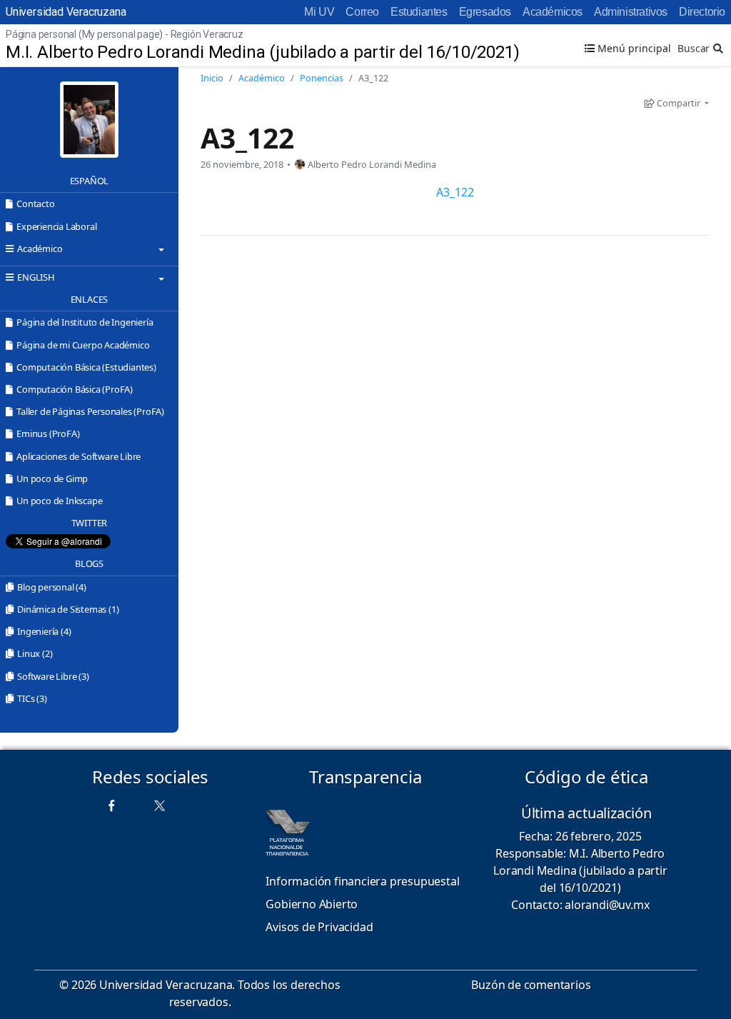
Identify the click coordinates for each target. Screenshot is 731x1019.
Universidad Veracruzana (66, 12)
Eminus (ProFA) (47, 433)
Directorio (702, 12)
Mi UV (319, 12)
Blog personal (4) (51, 587)
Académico (261, 77)
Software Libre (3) (53, 676)
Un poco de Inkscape (59, 500)
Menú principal (633, 48)
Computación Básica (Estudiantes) (86, 367)
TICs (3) (31, 698)
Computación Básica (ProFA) (74, 389)
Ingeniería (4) (44, 631)
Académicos (553, 12)
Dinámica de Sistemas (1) (68, 609)
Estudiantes (419, 12)
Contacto (35, 203)
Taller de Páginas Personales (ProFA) (90, 411)
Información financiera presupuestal (362, 881)
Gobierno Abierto (312, 904)
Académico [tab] (39, 248)
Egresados (485, 12)
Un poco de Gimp (52, 478)
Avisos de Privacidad (319, 927)
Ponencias (321, 77)
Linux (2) (34, 653)
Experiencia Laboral (56, 226)
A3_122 (247, 137)
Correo (362, 12)
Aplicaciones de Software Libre (78, 456)
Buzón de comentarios (530, 985)
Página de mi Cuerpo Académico (82, 344)
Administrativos (630, 12)
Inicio (212, 77)
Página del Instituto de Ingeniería (84, 322)
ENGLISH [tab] (35, 277)
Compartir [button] (678, 102)
